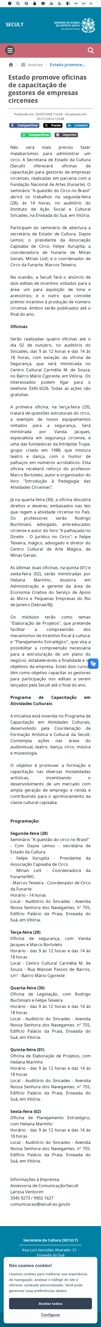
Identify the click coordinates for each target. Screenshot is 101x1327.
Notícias (35, 64)
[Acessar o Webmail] (43, 3)
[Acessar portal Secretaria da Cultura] (74, 25)
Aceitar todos (50, 1304)
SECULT (15, 24)
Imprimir (70, 135)
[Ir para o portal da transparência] (18, 3)
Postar (56, 125)
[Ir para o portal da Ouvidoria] (26, 3)
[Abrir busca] (91, 50)
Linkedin (81, 125)
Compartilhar (27, 125)
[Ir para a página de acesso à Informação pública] (10, 3)
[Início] (10, 65)
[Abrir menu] (10, 50)
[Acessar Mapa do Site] (51, 3)
